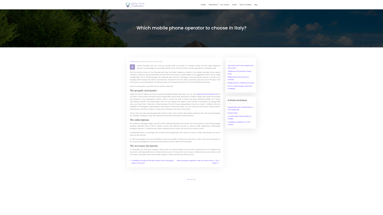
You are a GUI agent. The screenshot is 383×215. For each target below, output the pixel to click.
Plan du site (191, 179)
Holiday (203, 5)
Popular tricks (232, 113)
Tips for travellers (245, 5)
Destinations (213, 5)
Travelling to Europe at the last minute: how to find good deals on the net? (153, 161)
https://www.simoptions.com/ (207, 94)
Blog (255, 5)
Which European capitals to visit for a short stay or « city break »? (197, 161)
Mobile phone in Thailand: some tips (241, 83)
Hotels (234, 5)
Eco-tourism (225, 5)
